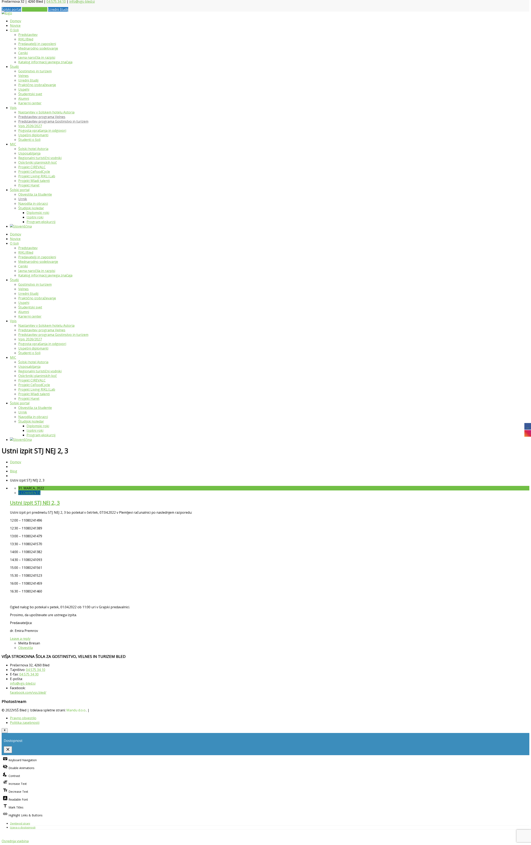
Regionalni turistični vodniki (40, 158)
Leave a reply (20, 638)
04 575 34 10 (35, 669)
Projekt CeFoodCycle (34, 171)
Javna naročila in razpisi (36, 57)
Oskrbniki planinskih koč (37, 162)
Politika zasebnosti (24, 722)
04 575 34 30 (29, 674)
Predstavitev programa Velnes (41, 117)
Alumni (23, 98)
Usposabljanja (29, 153)
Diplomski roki (38, 212)
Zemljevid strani (20, 823)
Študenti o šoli (29, 139)
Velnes (23, 75)
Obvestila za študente (35, 194)
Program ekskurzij (41, 221)
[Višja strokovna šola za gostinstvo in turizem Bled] (7, 13)
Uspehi (23, 89)
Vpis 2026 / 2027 (34, 9)
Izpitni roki (35, 217)
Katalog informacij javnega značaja (45, 62)
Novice (15, 25)
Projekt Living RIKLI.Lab (36, 176)
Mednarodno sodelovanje (38, 48)
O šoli (14, 30)
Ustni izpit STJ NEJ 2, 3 (35, 502)
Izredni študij (58, 9)
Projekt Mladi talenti (34, 180)
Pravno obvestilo (23, 718)
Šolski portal (11, 9)
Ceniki (23, 53)
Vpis (13, 107)
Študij (14, 66)
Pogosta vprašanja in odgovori (42, 130)
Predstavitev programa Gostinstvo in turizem (53, 121)
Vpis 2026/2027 (30, 126)
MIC (13, 144)
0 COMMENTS (29, 492)
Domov (15, 21)
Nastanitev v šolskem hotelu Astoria (46, 112)
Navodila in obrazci (33, 203)
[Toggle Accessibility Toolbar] (5, 730)
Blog (13, 471)
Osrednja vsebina (15, 841)
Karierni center (29, 103)
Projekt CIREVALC (32, 167)
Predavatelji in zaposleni (37, 43)
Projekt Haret (28, 185)
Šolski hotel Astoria (33, 148)
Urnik (22, 199)
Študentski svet (30, 94)
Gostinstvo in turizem (35, 71)
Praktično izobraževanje (37, 85)
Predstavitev (28, 34)
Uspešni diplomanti (33, 135)
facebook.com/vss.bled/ (28, 692)
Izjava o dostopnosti (22, 827)
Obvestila (25, 647)
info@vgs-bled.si (22, 683)
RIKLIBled (25, 39)
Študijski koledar (31, 208)
